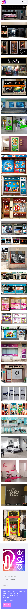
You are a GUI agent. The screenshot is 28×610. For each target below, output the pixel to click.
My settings (9, 600)
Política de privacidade (10, 579)
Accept (7, 605)
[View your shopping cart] (22, 1)
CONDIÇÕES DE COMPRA (10, 576)
